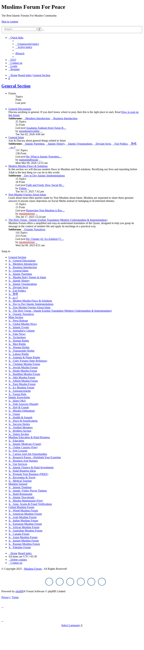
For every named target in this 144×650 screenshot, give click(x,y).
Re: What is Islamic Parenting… (44, 156)
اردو (13, 147)
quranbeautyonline (29, 131)
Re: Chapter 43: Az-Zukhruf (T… (45, 238)
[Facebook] (49, 582)
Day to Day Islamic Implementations (44, 175)
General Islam (16, 137)
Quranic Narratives (34, 229)
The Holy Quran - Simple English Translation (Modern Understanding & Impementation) (57, 219)
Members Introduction (37, 118)
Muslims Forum (33, 568)
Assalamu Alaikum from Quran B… (46, 127)
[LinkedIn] (102, 582)
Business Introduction (65, 118)
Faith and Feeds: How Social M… (45, 185)
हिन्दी (133, 143)
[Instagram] (70, 582)
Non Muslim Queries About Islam (27, 194)
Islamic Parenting (34, 143)
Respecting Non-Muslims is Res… (45, 210)
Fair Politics (121, 143)
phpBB (19, 591)
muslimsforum (27, 213)
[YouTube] (91, 582)
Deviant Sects (103, 143)
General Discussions (19, 108)
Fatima (23, 188)
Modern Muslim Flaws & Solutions (28, 166)
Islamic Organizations (80, 143)
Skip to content (9, 21)
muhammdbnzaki (28, 159)
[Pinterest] (81, 582)
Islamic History (56, 143)
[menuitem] (27, 43)
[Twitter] (60, 582)
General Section (15, 86)
